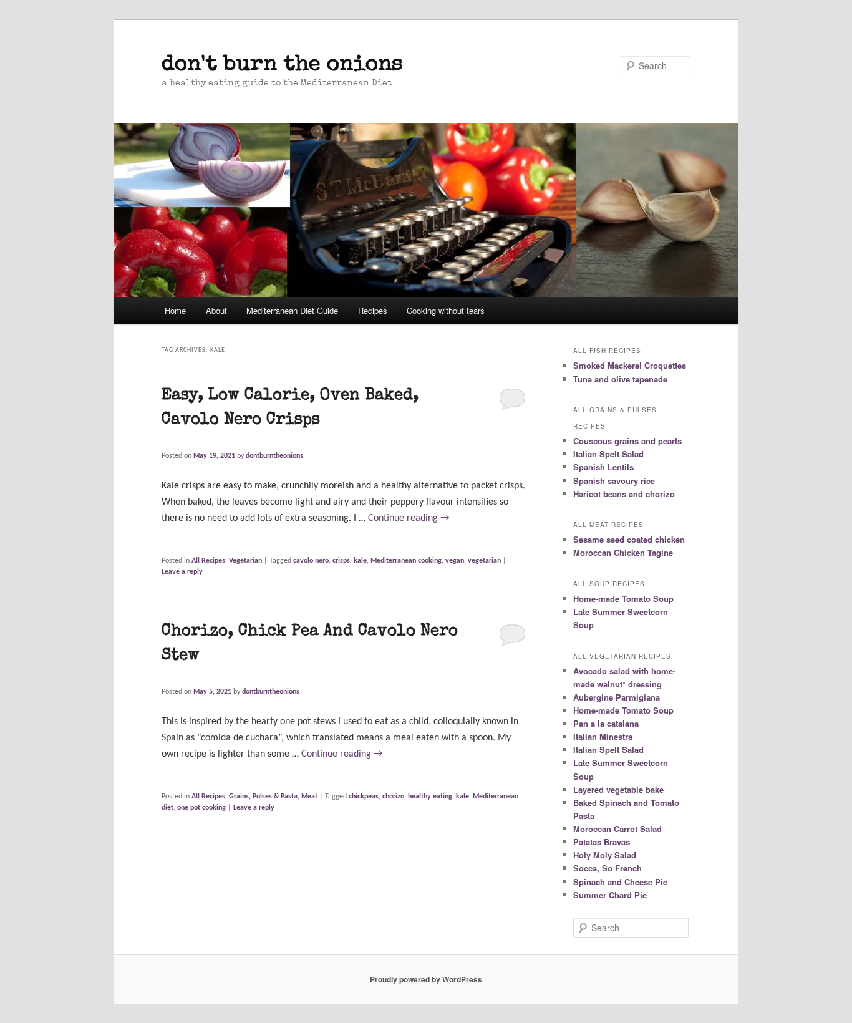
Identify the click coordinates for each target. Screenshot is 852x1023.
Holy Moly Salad (604, 855)
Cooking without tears (446, 310)
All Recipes (208, 561)
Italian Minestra (602, 736)
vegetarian (484, 561)
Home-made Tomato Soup (623, 598)
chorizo (393, 796)
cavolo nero (311, 561)
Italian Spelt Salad (608, 454)
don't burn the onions (282, 65)
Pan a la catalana (606, 723)
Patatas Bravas (601, 842)
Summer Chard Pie (610, 895)
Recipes (372, 310)
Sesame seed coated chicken (629, 539)
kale (360, 561)
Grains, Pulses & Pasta (263, 796)
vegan (454, 561)
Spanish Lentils (603, 467)
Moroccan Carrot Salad (617, 829)
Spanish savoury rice (614, 481)
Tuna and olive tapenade (620, 379)
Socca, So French (607, 868)
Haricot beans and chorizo (624, 494)
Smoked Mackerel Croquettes (629, 365)
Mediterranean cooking (406, 561)
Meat (309, 796)
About (216, 310)
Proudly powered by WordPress (426, 979)
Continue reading (408, 518)
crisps (341, 561)
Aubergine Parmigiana (616, 697)
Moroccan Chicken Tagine (623, 552)
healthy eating (430, 796)
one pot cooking (201, 808)
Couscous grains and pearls (627, 441)
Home (175, 310)
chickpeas (364, 796)
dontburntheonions (274, 456)
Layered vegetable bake (618, 789)
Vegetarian (245, 561)
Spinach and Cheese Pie (620, 882)
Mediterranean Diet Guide (292, 310)
